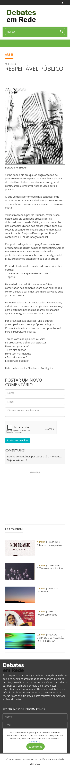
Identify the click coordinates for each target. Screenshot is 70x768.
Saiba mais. (35, 741)
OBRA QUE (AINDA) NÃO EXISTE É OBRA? (51, 639)
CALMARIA (43, 591)
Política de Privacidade (51, 759)
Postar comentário (17, 440)
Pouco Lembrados (47, 614)
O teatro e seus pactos (49, 545)
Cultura (41, 542)
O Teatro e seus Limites (50, 568)
